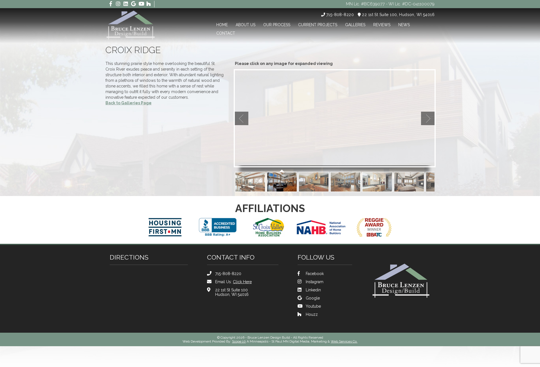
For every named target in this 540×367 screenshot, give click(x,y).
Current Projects (317, 24)
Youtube (313, 306)
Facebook (315, 273)
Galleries (355, 24)
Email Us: (233, 282)
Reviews (381, 24)
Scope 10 (239, 341)
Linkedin (313, 290)
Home (222, 24)
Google (313, 298)
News (404, 24)
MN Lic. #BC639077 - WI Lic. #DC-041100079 (390, 3)
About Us (245, 24)
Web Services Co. (344, 341)
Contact (225, 33)
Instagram (314, 282)
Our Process (276, 24)
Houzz (312, 314)
